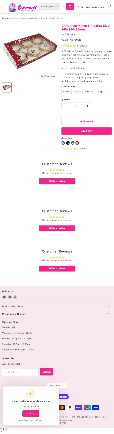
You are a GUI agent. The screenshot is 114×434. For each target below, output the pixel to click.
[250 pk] (100, 94)
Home (5, 18)
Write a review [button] (57, 181)
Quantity (65, 100)
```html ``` (56, 7)
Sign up (46, 371)
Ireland (55, 385)
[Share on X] (68, 143)
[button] (68, 45)
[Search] (70, 6)
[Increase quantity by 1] (87, 106)
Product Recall (100, 417)
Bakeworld (70, 34)
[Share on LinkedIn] (72, 143)
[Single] (66, 94)
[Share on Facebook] (63, 143)
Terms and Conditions (81, 417)
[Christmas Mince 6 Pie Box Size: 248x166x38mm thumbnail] (6, 87)
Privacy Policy (61, 417)
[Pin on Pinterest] (77, 143)
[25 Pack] (77, 94)
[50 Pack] (89, 94)
